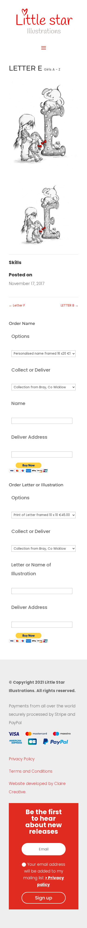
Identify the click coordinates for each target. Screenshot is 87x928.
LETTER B (69, 305)
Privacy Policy (22, 759)
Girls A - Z (52, 69)
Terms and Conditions (30, 771)
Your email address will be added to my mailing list (44, 874)
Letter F (17, 305)
